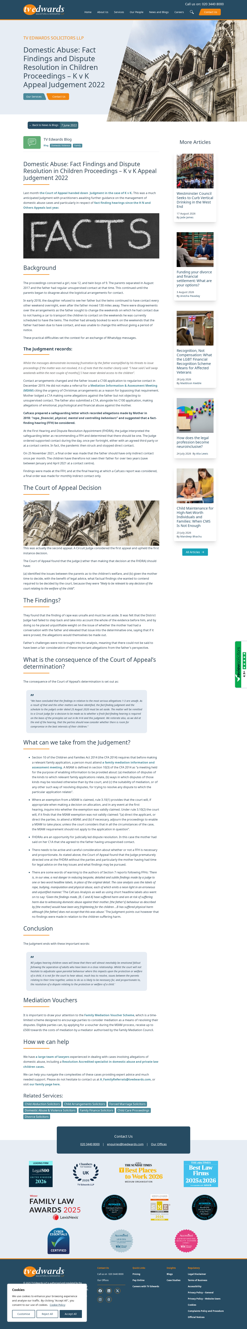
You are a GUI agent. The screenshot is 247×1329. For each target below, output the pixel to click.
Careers (179, 12)
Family (77, 145)
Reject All (47, 1314)
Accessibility (194, 1286)
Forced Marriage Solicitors (127, 1104)
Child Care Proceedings (133, 1110)
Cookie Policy (57, 1305)
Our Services (34, 96)
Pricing (136, 1274)
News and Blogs (159, 12)
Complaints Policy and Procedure (206, 1311)
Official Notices (196, 1317)
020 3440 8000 (213, 4)
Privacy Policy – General (201, 1292)
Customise (23, 1314)
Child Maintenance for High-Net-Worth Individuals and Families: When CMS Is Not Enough (195, 517)
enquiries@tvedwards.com (125, 1144)
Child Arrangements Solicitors (84, 1104)
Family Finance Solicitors (96, 1110)
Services (119, 12)
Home (87, 12)
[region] (47, 1303)
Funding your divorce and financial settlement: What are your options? (194, 278)
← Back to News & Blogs (43, 125)
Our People (136, 12)
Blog (46, 145)
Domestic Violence (60, 145)
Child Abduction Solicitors (42, 1104)
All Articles (193, 552)
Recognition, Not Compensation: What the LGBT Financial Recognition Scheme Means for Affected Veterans (194, 361)
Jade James (186, 217)
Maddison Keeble (190, 383)
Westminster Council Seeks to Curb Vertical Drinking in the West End (195, 200)
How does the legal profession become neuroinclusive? (193, 442)
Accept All (71, 1314)
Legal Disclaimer (197, 1274)
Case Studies (173, 1280)
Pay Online (138, 1280)
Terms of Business (197, 1280)
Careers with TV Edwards (146, 1286)
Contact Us (210, 12)
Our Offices (159, 1144)
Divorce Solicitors (37, 1117)
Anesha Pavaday (190, 296)
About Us (102, 12)
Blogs (170, 1274)
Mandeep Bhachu (191, 536)
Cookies (192, 1304)
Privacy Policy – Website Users (204, 1298)
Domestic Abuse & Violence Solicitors (50, 1110)
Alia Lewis (202, 453)
